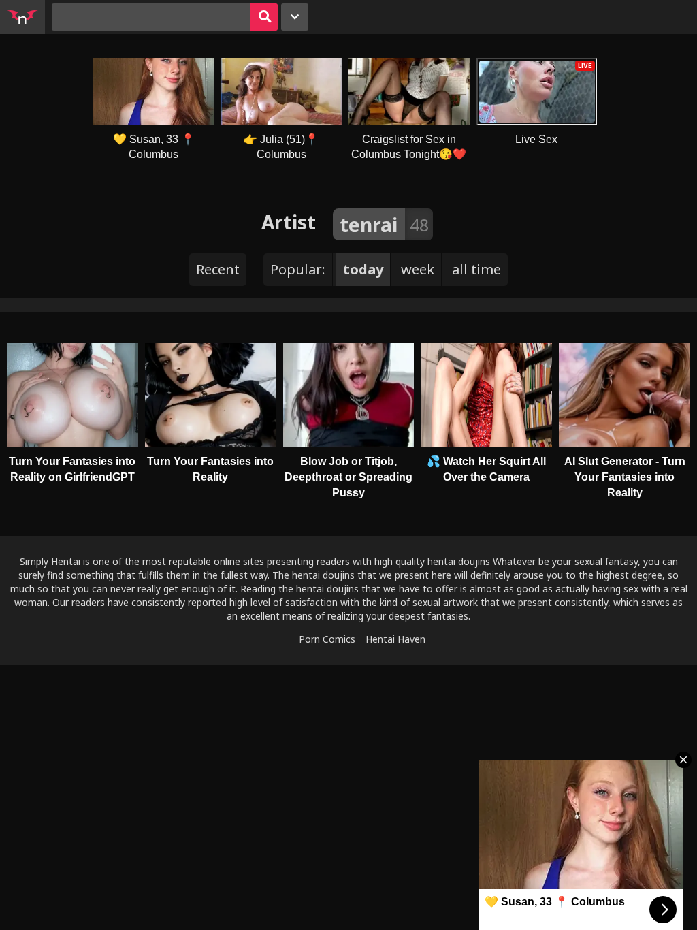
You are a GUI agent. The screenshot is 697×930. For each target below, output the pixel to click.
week (417, 269)
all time (476, 269)
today (363, 269)
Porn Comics (327, 638)
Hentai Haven (395, 638)
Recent (218, 269)
